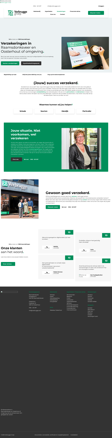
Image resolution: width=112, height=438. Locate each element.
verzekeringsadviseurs (35, 149)
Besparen (69, 296)
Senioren (69, 303)
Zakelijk (90, 300)
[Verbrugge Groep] (5, 1)
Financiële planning (72, 306)
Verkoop (52, 294)
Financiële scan (71, 308)
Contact (90, 314)
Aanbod (90, 308)
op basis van (19, 39)
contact (84, 199)
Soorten (90, 296)
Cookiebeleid (74, 435)
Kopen (52, 296)
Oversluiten (70, 300)
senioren (74, 196)
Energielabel (53, 301)
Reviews (90, 313)
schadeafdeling (41, 92)
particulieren (70, 92)
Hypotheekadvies (72, 301)
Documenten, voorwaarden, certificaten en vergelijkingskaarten (52, 435)
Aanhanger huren (93, 316)
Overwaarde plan (72, 310)
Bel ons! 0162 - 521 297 (31, 159)
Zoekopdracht (54, 300)
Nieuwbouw (91, 309)
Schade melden (92, 301)
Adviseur (90, 294)
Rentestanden (71, 294)
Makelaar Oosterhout (56, 310)
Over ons (90, 311)
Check (68, 298)
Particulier (91, 298)
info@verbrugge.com (35, 310)
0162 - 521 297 (33, 307)
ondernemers (80, 92)
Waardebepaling (54, 298)
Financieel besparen (72, 305)
